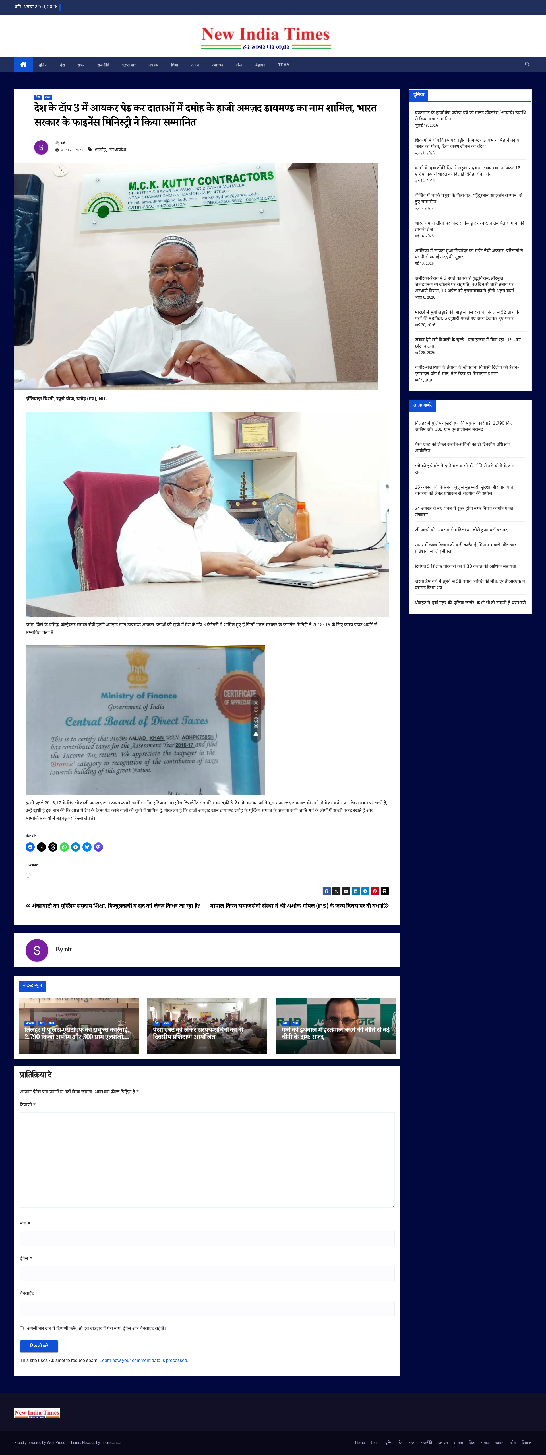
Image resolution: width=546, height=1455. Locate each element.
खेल (239, 65)
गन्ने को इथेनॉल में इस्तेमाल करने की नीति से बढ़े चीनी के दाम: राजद (336, 1034)
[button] (527, 65)
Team (284, 65)
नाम (25, 1224)
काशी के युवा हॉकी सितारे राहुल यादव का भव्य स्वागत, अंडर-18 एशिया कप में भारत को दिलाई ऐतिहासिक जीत (468, 171)
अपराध (153, 65)
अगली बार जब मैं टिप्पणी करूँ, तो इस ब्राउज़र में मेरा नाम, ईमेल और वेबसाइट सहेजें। (96, 1329)
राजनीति (103, 65)
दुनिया (43, 65)
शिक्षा (174, 65)
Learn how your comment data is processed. (144, 1361)
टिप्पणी (28, 1105)
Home (360, 1442)
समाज (195, 65)
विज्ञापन (260, 65)
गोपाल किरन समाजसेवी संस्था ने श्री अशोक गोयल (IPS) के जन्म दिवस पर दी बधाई (297, 906)
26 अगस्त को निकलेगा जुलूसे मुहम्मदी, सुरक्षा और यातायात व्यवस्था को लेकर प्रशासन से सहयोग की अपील (464, 491)
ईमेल (26, 1259)
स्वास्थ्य (218, 65)
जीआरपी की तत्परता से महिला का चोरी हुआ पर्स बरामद (461, 530)
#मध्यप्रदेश (117, 150)
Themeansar (111, 1442)
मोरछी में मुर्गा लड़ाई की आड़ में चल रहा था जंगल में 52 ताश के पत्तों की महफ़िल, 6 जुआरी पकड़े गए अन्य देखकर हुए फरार (467, 316)
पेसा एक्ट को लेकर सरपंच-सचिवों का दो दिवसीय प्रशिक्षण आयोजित (198, 1034)
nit (63, 143)
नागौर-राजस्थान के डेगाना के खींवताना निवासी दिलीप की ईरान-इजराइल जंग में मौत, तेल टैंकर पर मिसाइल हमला (467, 371)
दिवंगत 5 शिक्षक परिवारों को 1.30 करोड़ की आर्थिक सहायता (465, 567)
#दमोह (100, 150)
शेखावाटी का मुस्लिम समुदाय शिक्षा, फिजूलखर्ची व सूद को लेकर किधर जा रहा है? (115, 906)
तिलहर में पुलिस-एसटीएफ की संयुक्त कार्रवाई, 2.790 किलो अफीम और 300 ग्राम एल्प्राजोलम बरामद (77, 1038)
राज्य (81, 65)
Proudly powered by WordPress (40, 1442)
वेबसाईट (27, 1294)
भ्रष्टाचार (129, 65)
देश (62, 65)
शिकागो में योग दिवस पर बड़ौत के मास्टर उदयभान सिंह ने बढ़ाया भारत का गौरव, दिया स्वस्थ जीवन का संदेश (468, 144)
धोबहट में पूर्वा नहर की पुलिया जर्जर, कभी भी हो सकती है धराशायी (470, 603)
